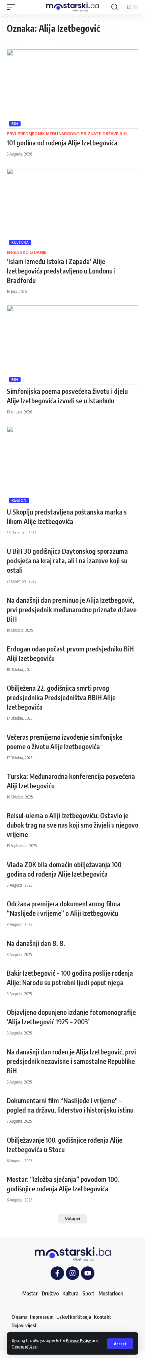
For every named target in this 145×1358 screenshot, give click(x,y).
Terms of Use (24, 1346)
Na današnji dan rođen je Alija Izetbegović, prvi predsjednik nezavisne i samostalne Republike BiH (71, 1061)
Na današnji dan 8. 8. (36, 943)
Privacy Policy (78, 1340)
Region (19, 500)
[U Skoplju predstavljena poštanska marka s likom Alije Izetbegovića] (72, 465)
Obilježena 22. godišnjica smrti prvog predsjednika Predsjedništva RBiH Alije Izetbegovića (61, 697)
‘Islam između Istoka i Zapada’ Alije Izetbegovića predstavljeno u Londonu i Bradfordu (61, 270)
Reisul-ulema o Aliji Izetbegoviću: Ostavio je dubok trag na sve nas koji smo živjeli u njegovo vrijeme (72, 824)
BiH (14, 124)
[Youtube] (87, 1273)
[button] (120, 1343)
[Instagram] (72, 1273)
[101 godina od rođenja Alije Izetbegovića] (72, 88)
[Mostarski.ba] (72, 7)
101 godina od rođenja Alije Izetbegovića (62, 142)
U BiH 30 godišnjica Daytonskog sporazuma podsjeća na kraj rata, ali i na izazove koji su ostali (67, 560)
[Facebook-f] (57, 1273)
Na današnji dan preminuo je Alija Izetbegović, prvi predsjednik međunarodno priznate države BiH (72, 609)
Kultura (20, 242)
